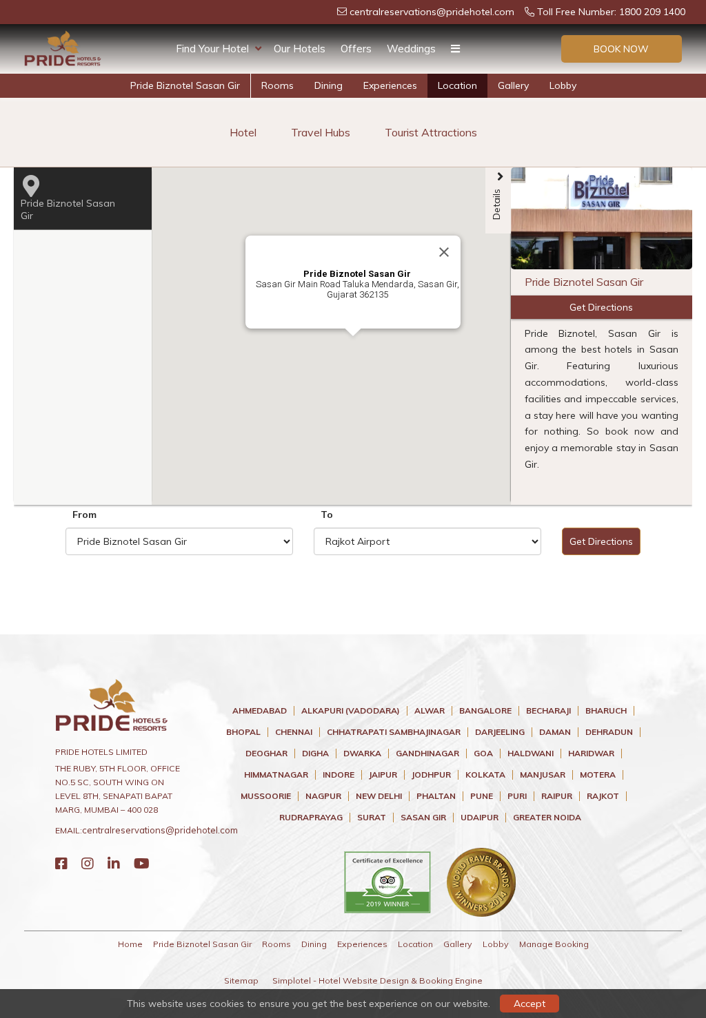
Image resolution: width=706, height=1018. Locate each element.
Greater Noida (547, 817)
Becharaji (548, 711)
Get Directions (601, 541)
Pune (481, 796)
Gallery (513, 85)
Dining (328, 85)
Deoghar (266, 753)
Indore (338, 775)
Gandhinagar (427, 753)
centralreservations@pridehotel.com (430, 12)
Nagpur (323, 796)
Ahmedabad (259, 711)
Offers (356, 48)
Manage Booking (554, 944)
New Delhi (379, 796)
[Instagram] (87, 863)
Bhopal (243, 732)
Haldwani (530, 753)
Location (457, 85)
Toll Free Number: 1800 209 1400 (609, 12)
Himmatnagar (276, 775)
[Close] (444, 252)
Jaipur (383, 775)
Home (130, 944)
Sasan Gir (423, 817)
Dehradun (609, 732)
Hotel (243, 132)
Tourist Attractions (431, 132)
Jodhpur (431, 775)
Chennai (293, 732)
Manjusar (542, 775)
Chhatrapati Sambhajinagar (394, 732)
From (84, 514)
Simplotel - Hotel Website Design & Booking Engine (377, 980)
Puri (517, 796)
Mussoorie (266, 796)
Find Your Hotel (212, 48)
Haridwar (591, 753)
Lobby (562, 85)
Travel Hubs (320, 132)
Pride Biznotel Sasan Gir (185, 85)
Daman (555, 732)
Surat (371, 817)
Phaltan (436, 796)
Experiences (390, 85)
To (327, 514)
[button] (445, 329)
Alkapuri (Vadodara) (350, 711)
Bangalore (485, 711)
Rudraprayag (311, 817)
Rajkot (603, 796)
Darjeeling (500, 732)
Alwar (429, 711)
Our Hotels (299, 48)
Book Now (621, 49)
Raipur (556, 796)
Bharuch (606, 711)
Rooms (277, 85)
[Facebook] (61, 863)
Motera (598, 775)
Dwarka (362, 753)
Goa (483, 753)
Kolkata (485, 775)
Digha (315, 753)
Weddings (411, 48)
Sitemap (241, 980)
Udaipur (479, 817)
